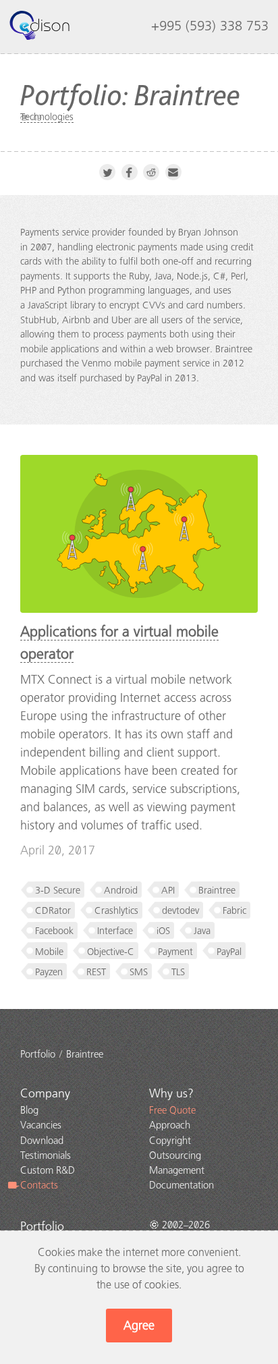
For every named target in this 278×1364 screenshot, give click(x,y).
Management (176, 1170)
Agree (139, 1325)
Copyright (170, 1140)
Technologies (47, 116)
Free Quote (172, 1110)
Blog (29, 1110)
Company (45, 1093)
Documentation (181, 1185)
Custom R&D (47, 1170)
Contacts (39, 1185)
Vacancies (40, 1125)
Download (41, 1140)
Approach (169, 1125)
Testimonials (45, 1155)
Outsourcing (175, 1155)
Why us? (171, 1093)
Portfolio (42, 1226)
